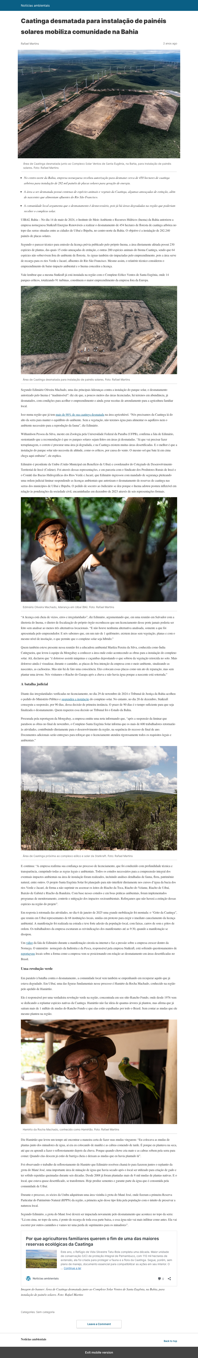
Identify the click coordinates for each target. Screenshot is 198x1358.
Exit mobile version (99, 1352)
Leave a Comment (99, 1324)
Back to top (170, 1341)
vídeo (29, 943)
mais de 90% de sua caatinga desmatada (80, 414)
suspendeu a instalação (75, 699)
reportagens (28, 953)
